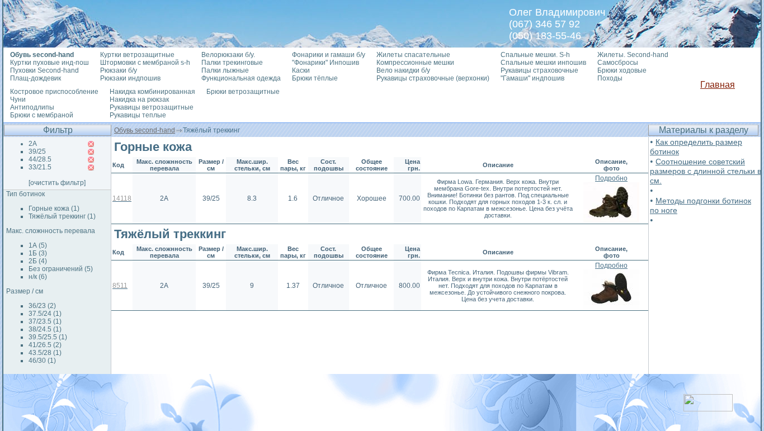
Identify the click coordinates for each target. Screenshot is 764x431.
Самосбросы (617, 63)
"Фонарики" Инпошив (325, 63)
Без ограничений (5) (61, 269)
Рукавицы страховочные (539, 70)
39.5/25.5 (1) (48, 337)
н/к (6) (38, 277)
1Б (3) (38, 253)
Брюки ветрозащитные (243, 92)
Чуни (18, 99)
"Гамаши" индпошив (532, 78)
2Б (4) (38, 261)
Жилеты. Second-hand (632, 55)
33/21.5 (40, 167)
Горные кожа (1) (54, 208)
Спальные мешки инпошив (543, 63)
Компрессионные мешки (415, 63)
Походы (609, 78)
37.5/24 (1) (45, 314)
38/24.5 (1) (45, 329)
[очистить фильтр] (57, 183)
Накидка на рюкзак (139, 99)
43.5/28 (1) (45, 353)
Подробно (611, 178)
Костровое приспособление (54, 92)
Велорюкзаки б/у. (228, 55)
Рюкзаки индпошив (130, 78)
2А (33, 144)
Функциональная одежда (241, 78)
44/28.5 (40, 159)
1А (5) (38, 245)
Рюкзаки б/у (118, 70)
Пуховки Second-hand (44, 70)
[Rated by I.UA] (708, 408)
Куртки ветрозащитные (137, 55)
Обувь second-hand (144, 130)
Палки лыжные (225, 70)
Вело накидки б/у (403, 70)
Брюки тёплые (315, 78)
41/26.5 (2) (45, 345)
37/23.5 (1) (45, 321)
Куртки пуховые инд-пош (49, 63)
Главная (717, 84)
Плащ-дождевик (35, 78)
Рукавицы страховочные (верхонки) (432, 78)
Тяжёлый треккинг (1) (62, 216)
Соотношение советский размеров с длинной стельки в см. (705, 171)
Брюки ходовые (622, 70)
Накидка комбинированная (152, 92)
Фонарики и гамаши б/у (328, 55)
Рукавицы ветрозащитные (152, 107)
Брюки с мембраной (41, 115)
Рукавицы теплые (138, 115)
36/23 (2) (42, 306)
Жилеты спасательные (413, 55)
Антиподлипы (32, 107)
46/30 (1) (42, 360)
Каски (301, 70)
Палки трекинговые (232, 63)
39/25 (37, 151)
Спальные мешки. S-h (535, 55)
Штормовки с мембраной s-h (145, 63)
